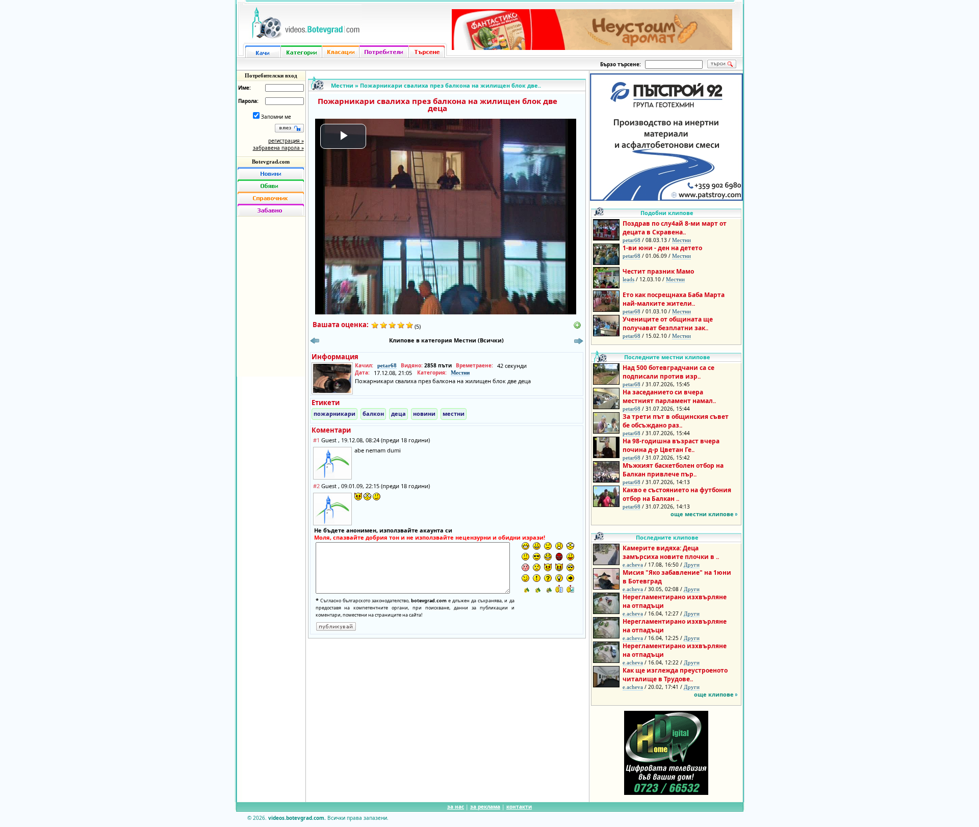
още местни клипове (702, 514)
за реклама (485, 806)
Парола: (248, 100)
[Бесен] (559, 557)
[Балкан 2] (536, 589)
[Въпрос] (548, 578)
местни (454, 413)
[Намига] (525, 578)
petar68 (387, 365)
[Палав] (559, 567)
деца (398, 413)
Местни (342, 85)
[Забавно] (271, 210)
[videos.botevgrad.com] (570, 589)
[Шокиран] (570, 546)
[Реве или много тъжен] (536, 567)
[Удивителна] (536, 578)
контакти (519, 806)
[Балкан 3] (548, 589)
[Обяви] (271, 185)
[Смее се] (548, 557)
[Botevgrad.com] (559, 589)
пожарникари (334, 413)
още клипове (714, 694)
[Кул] (536, 557)
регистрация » (286, 140)
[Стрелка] (570, 578)
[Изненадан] (559, 546)
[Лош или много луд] (548, 567)
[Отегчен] (525, 567)
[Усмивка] (536, 546)
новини (424, 413)
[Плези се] (570, 557)
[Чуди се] (570, 567)
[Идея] (559, 578)
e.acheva (633, 565)
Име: (244, 87)
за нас (455, 806)
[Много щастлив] (525, 546)
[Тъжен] (548, 546)
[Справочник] (271, 198)
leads (628, 279)
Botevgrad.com (271, 161)
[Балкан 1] (525, 589)
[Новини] (271, 173)
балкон (373, 413)
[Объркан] (525, 557)
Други (692, 565)
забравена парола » (278, 147)
